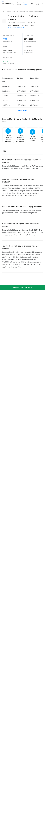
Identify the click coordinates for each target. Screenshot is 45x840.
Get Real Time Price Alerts (22, 287)
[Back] (4, 11)
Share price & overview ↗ (16, 28)
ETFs (31, 4)
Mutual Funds (37, 4)
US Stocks (19, 4)
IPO (43, 4)
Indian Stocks (25, 4)
